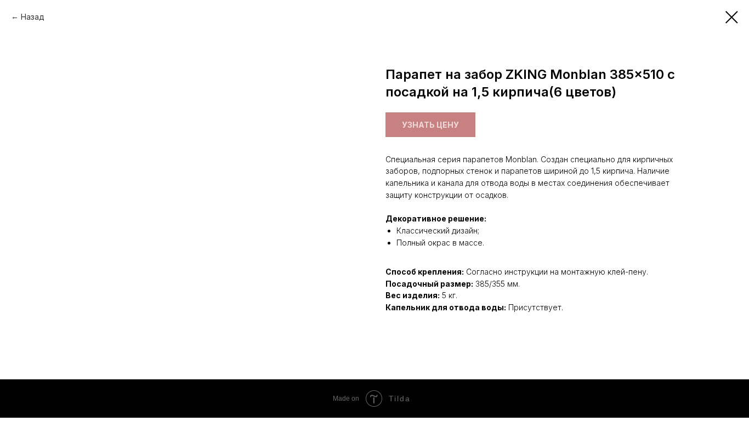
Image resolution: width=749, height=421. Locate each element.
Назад (32, 16)
